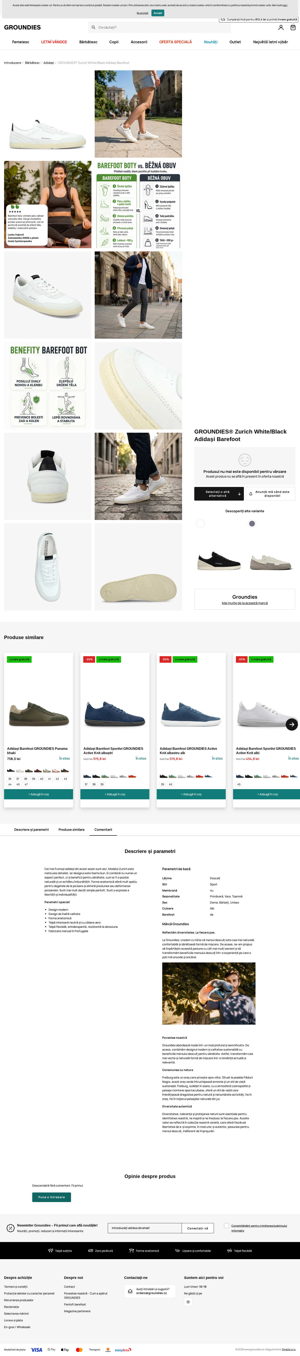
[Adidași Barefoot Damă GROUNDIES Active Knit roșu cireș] (132, 774)
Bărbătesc (32, 63)
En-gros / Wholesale (17, 1327)
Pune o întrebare (51, 1197)
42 (57, 779)
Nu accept (142, 13)
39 (33, 779)
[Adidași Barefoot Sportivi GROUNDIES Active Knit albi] (114, 774)
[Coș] (293, 27)
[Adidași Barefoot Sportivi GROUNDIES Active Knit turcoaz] (105, 774)
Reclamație (11, 1307)
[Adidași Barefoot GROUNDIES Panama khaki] (28, 768)
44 (10, 784)
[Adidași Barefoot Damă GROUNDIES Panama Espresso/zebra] (64, 768)
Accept (158, 13)
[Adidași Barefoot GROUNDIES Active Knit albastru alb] (208, 774)
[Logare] (281, 27)
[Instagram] (188, 1302)
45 (18, 784)
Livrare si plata (13, 1320)
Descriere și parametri (31, 829)
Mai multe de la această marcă (245, 603)
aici (285, 5)
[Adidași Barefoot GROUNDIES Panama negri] (11, 768)
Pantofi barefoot (75, 1304)
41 (49, 779)
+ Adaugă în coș (38, 794)
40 (41, 779)
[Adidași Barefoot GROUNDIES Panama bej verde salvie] (46, 768)
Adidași (48, 63)
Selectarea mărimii (16, 1313)
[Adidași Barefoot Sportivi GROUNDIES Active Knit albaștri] (87, 774)
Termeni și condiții (15, 1287)
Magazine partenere (77, 1311)
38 (25, 779)
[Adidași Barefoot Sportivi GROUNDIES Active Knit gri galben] (123, 774)
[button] (292, 724)
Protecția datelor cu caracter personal (29, 1293)
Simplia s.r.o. (289, 1349)
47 (26, 784)
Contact (69, 1287)
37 (17, 779)
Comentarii (103, 829)
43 (65, 779)
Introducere (12, 63)
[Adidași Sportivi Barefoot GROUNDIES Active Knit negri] (96, 774)
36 (9, 779)
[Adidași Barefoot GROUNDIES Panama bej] (20, 768)
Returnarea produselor (18, 1300)
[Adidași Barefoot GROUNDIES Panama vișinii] (37, 768)
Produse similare (72, 829)
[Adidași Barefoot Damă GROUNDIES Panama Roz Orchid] (55, 768)
